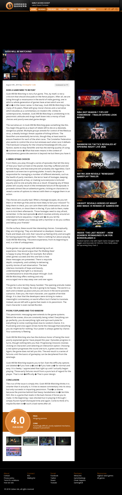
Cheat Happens (80, 480)
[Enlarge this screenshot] (13, 441)
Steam (53, 480)
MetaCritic (78, 475)
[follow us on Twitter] (106, 9)
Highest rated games (105, 475)
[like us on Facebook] (109, 9)
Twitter (53, 478)
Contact (7, 475)
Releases (82, 9)
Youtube (54, 483)
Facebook (54, 475)
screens (92, 9)
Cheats (72, 9)
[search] (117, 9)
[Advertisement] (61, 30)
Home (33, 9)
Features (62, 9)
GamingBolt (78, 483)
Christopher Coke (29, 85)
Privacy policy (9, 478)
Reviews (42, 9)
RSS (28, 475)
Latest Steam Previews (41, 4)
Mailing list (31, 478)
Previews (52, 9)
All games (101, 478)
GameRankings (79, 478)
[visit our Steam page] (113, 9)
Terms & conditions (11, 480)
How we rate (9, 483)
